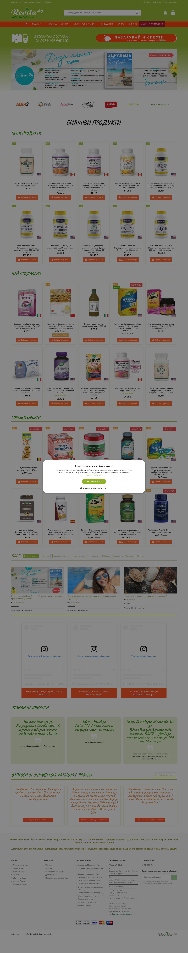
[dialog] (94, 476)
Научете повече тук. (94, 475)
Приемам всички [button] (94, 481)
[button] (94, 488)
